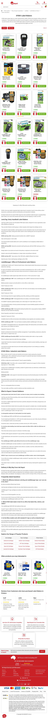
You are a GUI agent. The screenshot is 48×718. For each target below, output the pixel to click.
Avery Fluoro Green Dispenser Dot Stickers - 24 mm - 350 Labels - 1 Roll (37, 574)
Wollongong (14, 709)
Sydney (43, 706)
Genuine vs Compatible (25, 691)
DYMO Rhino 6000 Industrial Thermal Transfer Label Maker (6, 106)
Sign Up (42, 651)
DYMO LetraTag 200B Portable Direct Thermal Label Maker (21, 106)
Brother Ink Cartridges (8, 540)
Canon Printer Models (39, 543)
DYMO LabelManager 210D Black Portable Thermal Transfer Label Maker (22, 136)
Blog (41, 691)
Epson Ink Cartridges (8, 546)
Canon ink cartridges (17, 705)
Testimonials (15, 673)
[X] (22, 684)
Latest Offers (27, 670)
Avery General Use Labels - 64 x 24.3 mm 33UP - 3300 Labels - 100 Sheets (22, 574)
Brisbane (15, 708)
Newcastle (35, 708)
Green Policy (26, 671)
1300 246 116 (25, 678)
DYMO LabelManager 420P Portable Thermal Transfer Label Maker (6, 164)
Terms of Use (26, 675)
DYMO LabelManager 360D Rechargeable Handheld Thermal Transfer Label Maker (22, 79)
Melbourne (11, 708)
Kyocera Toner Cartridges (24, 546)
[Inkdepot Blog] (28, 684)
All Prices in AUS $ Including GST (27, 658)
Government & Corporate (40, 670)
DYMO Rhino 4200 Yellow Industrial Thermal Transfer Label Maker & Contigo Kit (38, 164)
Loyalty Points (16, 675)
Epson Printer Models (39, 546)
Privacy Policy (27, 673)
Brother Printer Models (40, 540)
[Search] (42, 7)
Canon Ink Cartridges (8, 543)
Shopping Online (35, 691)
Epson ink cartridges (35, 705)
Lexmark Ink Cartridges (9, 549)
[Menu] (2, 3)
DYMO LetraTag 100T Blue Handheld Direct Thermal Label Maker (22, 163)
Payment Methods (39, 673)
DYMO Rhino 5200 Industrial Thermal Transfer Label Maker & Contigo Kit (6, 191)
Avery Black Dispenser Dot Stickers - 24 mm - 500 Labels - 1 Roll (7, 574)
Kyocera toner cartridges (20, 706)
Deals (14, 670)
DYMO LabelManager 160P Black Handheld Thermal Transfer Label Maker (6, 136)
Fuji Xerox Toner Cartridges (24, 549)
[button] (46, 573)
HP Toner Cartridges (24, 543)
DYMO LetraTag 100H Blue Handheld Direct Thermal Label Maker (37, 50)
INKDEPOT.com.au (27, 714)
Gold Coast (26, 708)
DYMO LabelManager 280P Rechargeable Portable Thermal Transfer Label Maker (22, 51)
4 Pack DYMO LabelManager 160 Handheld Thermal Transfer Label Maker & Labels (38, 136)
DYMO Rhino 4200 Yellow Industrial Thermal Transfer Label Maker (6, 78)
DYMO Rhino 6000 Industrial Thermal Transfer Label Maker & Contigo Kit (22, 191)
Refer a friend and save (40, 671)
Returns (3, 675)
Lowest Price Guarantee (15, 691)
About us (4, 670)
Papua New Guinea (31, 709)
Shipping (3, 673)
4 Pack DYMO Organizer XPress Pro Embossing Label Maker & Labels (6, 50)
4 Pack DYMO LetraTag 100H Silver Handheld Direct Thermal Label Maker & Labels (37, 107)
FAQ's (45, 691)
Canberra (31, 708)
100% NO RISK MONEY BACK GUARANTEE (24, 661)
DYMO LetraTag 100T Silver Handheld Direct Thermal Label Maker (37, 192)
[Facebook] (18, 684)
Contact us (4, 671)
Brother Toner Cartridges (24, 540)
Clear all (44, 27)
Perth (19, 708)
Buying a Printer (5, 691)
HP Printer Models (40, 549)
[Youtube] (25, 684)
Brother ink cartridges (26, 705)
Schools (14, 671)
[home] (1, 10)
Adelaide (22, 708)
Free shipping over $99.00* (25, 680)
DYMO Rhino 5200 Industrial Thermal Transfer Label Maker (38, 78)
